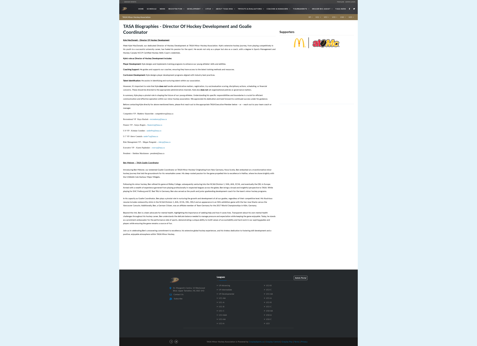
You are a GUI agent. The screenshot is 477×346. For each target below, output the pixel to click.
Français (341, 2)
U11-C (221, 311)
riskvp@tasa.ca (164, 142)
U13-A (221, 323)
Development (194, 9)
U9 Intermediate (225, 289)
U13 (326, 17)
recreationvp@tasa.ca (158, 119)
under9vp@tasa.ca (154, 131)
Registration (175, 9)
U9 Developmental (226, 294)
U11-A (221, 302)
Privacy (304, 341)
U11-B (221, 306)
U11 (317, 17)
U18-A (269, 315)
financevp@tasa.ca (154, 125)
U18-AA (269, 311)
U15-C (269, 306)
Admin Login (350, 2)
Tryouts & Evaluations (250, 9)
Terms (296, 341)
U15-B (269, 302)
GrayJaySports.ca (256, 341)
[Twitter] (354, 8)
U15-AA (269, 294)
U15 (334, 17)
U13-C (269, 289)
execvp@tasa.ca (158, 148)
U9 (310, 17)
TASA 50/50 (340, 9)
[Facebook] (349, 8)
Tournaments (300, 9)
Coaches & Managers (277, 9)
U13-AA (222, 319)
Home (141, 9)
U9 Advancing (224, 285)
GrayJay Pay (287, 341)
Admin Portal (300, 277)
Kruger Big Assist (321, 9)
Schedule (152, 9)
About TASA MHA (224, 9)
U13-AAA (223, 315)
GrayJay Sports (130, 2)
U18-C (269, 319)
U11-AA (222, 298)
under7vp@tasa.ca (150, 136)
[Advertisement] (316, 123)
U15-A (269, 298)
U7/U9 (208, 9)
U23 (351, 17)
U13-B (269, 285)
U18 (342, 17)
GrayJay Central (273, 341)
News (162, 9)
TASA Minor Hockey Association (136, 17)
